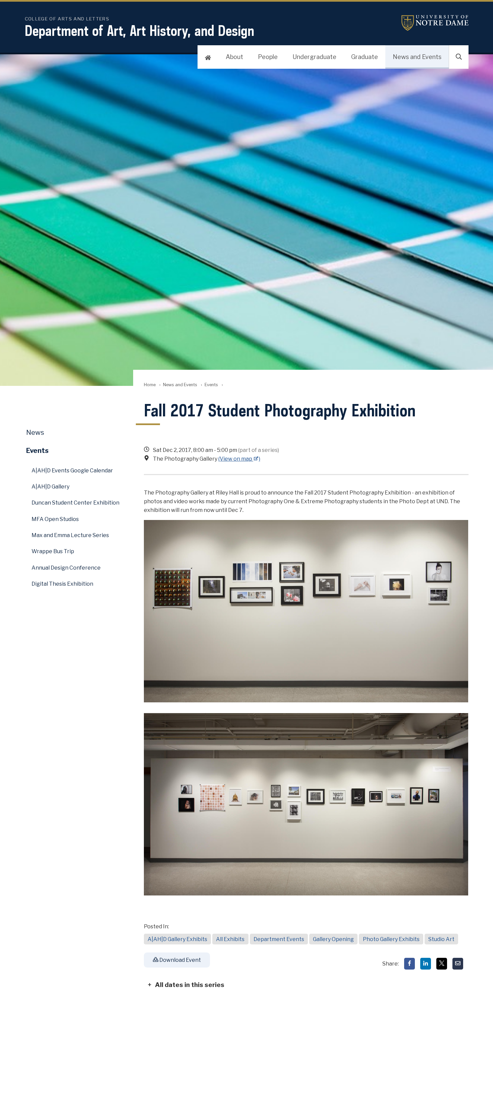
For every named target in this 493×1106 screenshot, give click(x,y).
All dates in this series (189, 985)
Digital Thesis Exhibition (62, 584)
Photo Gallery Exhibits (391, 939)
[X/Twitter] (441, 964)
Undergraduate (314, 56)
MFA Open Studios (55, 519)
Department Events (279, 939)
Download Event (179, 960)
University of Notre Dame (435, 23)
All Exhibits (230, 939)
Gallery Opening (333, 939)
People (268, 56)
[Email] (457, 964)
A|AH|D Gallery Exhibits (177, 939)
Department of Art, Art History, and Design (139, 30)
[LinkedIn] (425, 964)
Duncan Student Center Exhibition (75, 503)
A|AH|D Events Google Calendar (72, 470)
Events (211, 384)
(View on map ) (239, 459)
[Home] (208, 57)
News (35, 432)
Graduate (364, 56)
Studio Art (441, 939)
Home (150, 384)
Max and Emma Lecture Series (70, 535)
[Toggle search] (459, 57)
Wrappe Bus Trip (53, 551)
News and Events (417, 56)
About (234, 56)
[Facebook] (409, 964)
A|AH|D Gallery (50, 486)
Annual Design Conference (66, 568)
